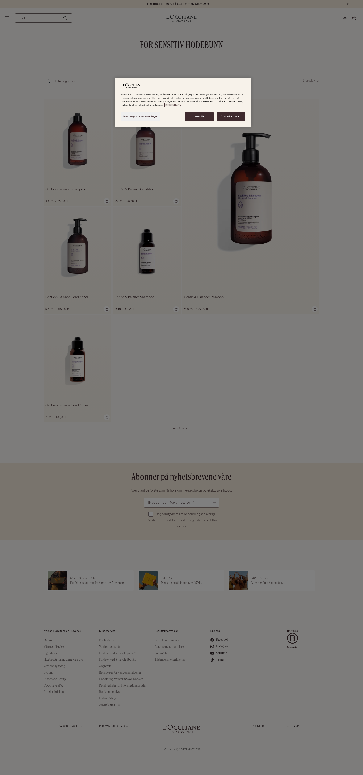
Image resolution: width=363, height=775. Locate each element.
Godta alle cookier (231, 116)
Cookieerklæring (173, 105)
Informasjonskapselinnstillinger (140, 116)
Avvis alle (199, 116)
